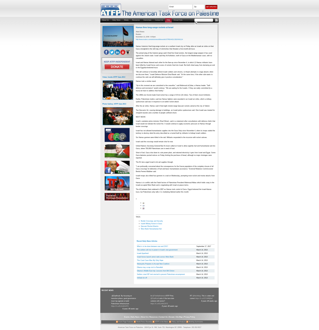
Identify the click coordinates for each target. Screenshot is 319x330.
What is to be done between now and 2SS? (152, 246)
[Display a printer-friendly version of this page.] (143, 203)
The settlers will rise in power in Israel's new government (157, 250)
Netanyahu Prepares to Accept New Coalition (153, 264)
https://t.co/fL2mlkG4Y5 (119, 306)
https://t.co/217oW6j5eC (204, 298)
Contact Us (159, 20)
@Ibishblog (197, 296)
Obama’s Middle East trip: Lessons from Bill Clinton (155, 271)
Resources (136, 20)
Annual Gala (178, 20)
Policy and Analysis (178, 322)
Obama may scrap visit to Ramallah (150, 267)
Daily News (116, 20)
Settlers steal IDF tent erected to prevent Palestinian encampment (161, 274)
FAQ (168, 20)
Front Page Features (125, 322)
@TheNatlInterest (158, 296)
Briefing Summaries (195, 322)
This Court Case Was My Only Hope (150, 260)
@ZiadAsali (155, 298)
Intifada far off (142, 278)
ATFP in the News (162, 322)
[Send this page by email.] (143, 205)
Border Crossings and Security (152, 221)
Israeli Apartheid (143, 253)
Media (126, 20)
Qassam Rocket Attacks (150, 226)
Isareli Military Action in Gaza (151, 224)
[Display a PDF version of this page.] (143, 208)
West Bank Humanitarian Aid (151, 229)
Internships (147, 20)
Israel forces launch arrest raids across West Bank (155, 257)
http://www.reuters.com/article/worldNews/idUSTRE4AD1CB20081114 (159, 39)
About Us (105, 20)
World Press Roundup (144, 322)
